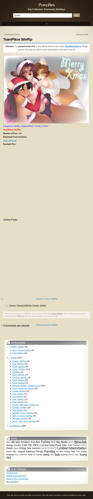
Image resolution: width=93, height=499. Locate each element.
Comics (17, 445)
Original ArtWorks (26, 451)
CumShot (44, 445)
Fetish (9, 448)
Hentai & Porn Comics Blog (17, 479)
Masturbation (78, 448)
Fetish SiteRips (18, 380)
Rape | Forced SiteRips (21, 350)
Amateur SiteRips (19, 361)
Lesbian (62, 448)
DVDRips (16, 372)
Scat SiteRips (17, 410)
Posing (67, 451)
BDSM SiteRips (18, 367)
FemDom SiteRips (19, 377)
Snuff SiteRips (17, 353)
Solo (57, 454)
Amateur (25, 442)
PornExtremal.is (73, 46)
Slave (52, 454)
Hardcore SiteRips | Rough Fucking (26, 386)
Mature (9, 451)
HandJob (36, 448)
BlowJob (80, 442)
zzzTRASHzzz (15, 426)
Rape (25, 454)
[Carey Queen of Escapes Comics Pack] (47, 287)
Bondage (9, 445)
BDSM (53, 442)
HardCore (44, 448)
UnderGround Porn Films (16, 476)
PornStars (59, 451)
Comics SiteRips (19, 369)
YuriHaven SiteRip (82, 34)
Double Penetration (74, 445)
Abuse (8, 442)
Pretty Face (75, 451)
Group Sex (25, 448)
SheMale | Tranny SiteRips (22, 413)
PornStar (49, 451)
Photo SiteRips (18, 402)
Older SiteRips (18, 394)
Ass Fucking (42, 442)
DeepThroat (55, 445)
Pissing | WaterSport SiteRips (23, 405)
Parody (39, 451)
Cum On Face (30, 445)
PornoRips (46, 4)
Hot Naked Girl (52, 448)
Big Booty (71, 442)
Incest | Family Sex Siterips (23, 388)
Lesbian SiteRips (19, 391)
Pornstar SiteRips (19, 407)
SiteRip (46, 454)
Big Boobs (62, 441)
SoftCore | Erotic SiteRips (22, 416)
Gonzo (16, 448)
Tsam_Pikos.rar (9, 141)
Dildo (64, 445)
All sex (15, 442)
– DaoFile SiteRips (16, 347)
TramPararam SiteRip (12, 34)
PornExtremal (11, 473)
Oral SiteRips (17, 397)
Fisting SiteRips (18, 383)
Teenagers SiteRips (20, 418)
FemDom (84, 445)
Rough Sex (31, 454)
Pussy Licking (18, 454)
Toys (77, 455)
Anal (32, 442)
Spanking (64, 455)
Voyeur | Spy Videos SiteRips (23, 421)
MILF (15, 451)
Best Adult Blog (12, 482)
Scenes (39, 455)
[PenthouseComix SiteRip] (47, 261)
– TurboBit (13, 358)
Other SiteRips (18, 399)
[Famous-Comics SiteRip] (47, 235)
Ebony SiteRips (18, 375)
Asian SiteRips (18, 364)
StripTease (71, 454)
